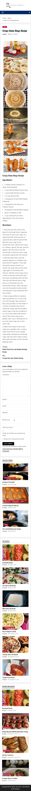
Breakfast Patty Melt (8, 482)
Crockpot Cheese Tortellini (9, 778)
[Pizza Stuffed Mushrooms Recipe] (15, 518)
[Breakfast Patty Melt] (15, 472)
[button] (2, 12)
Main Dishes (15, 501)
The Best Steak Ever (8, 755)
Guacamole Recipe (7, 563)
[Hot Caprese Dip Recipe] (15, 575)
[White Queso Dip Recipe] (15, 598)
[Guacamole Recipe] (15, 552)
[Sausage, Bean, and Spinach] (15, 644)
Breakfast (7, 478)
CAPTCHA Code (7, 427)
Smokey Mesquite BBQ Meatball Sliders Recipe (15, 732)
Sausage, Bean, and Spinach (10, 654)
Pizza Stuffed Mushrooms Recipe (11, 529)
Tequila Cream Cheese (8, 677)
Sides (4, 27)
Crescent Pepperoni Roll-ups (10, 506)
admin (4, 34)
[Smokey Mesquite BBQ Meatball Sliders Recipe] (15, 721)
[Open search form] (29, 12)
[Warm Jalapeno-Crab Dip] (15, 621)
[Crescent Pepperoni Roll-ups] (15, 495)
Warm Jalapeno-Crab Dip (9, 632)
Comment (6, 375)
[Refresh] (14, 420)
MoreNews (26, 787)
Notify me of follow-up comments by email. (13, 434)
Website (5, 412)
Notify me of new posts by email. (14, 439)
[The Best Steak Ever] (15, 744)
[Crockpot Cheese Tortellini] (15, 768)
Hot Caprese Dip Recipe (9, 586)
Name (4, 399)
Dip (5, 558)
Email (4, 406)
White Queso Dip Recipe (9, 609)
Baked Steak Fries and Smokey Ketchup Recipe (14, 349)
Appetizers (7, 501)
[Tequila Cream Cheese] (15, 667)
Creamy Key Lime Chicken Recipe (12, 356)
